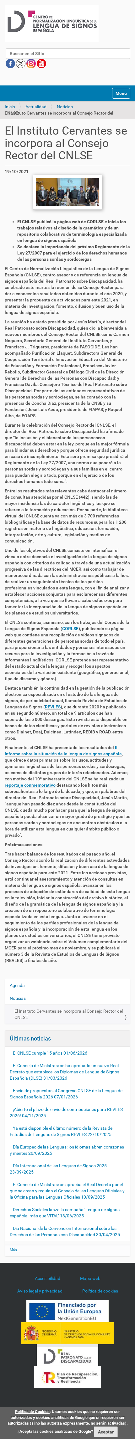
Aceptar (106, 1431)
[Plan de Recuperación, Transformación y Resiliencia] (67, 1376)
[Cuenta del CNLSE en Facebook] (11, 63)
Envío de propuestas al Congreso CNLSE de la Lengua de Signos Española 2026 (66, 1093)
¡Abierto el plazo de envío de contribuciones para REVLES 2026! (66, 1112)
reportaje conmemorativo (30, 785)
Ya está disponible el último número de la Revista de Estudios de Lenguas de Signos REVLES (61, 1131)
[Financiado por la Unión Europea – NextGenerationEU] (67, 1310)
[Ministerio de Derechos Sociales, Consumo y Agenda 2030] (67, 1332)
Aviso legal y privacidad (39, 1290)
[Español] (52, 23)
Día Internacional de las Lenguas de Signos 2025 (58, 1168)
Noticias (65, 106)
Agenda (17, 985)
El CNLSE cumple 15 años (50, 1053)
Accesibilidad (47, 1278)
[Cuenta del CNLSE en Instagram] (31, 63)
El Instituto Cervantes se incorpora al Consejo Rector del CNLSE (68, 1014)
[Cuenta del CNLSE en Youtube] (41, 63)
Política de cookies (100, 1290)
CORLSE (70, 628)
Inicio (10, 106)
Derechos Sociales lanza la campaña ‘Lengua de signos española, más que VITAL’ (65, 1212)
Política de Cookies (32, 1411)
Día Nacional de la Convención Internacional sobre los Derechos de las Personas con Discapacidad (65, 1231)
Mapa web (90, 1278)
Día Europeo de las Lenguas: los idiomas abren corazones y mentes (67, 1150)
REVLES (53, 706)
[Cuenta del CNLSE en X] (21, 63)
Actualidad (35, 106)
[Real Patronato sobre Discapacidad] (67, 1354)
